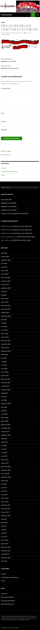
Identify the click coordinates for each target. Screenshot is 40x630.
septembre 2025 (6, 260)
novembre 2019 (5, 428)
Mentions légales (6, 151)
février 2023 (4, 333)
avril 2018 (4, 491)
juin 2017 (4, 526)
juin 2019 (4, 445)
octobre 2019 (5, 431)
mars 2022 (4, 368)
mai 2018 (4, 487)
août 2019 (4, 438)
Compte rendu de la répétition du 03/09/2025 (14, 213)
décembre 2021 (5, 379)
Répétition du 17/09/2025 (9, 210)
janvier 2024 (5, 302)
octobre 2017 (5, 512)
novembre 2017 (5, 508)
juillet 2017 (4, 522)
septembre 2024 (6, 288)
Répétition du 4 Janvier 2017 (9, 67)
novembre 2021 (5, 382)
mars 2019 (4, 456)
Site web (4, 130)
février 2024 (4, 298)
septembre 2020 (6, 403)
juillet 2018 (4, 480)
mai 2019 (4, 449)
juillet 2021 (4, 393)
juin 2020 (4, 410)
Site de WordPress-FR (7, 604)
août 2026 (4, 253)
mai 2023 (4, 323)
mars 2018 (4, 494)
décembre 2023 (5, 305)
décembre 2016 (5, 547)
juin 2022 (4, 358)
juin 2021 (4, 396)
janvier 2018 (5, 501)
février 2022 (4, 372)
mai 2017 (4, 529)
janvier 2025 (5, 274)
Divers (3, 22)
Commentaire (6, 88)
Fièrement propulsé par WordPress (10, 627)
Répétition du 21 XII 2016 (8, 60)
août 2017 (4, 519)
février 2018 (4, 498)
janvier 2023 (5, 337)
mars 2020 (4, 414)
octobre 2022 (5, 347)
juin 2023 (4, 319)
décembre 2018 (5, 466)
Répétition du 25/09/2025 (9, 206)
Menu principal (37, 14)
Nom (3, 113)
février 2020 (4, 417)
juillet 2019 (4, 442)
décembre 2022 (5, 340)
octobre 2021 (5, 386)
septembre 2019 (6, 435)
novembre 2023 (5, 309)
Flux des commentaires (8, 600)
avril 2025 (4, 263)
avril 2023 (4, 326)
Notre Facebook (6, 155)
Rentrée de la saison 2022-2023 (22, 226)
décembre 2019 (5, 424)
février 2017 (4, 540)
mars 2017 (4, 536)
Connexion (4, 593)
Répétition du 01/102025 (8, 203)
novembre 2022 (5, 344)
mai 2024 (4, 295)
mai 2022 (4, 361)
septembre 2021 (6, 389)
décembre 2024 (5, 277)
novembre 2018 (5, 470)
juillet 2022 (4, 354)
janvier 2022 (5, 375)
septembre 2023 (6, 316)
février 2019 (4, 459)
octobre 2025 (5, 256)
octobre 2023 (5, 312)
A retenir (3, 168)
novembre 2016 (5, 550)
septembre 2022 (6, 351)
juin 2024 (4, 291)
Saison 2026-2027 (6, 199)
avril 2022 (4, 365)
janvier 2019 (5, 463)
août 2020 (4, 407)
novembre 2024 (5, 281)
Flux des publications (7, 597)
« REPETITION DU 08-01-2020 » (26, 237)
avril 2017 (4, 533)
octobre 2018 (5, 473)
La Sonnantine (6, 15)
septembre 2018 (6, 477)
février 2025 (4, 270)
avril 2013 (4, 561)
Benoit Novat (18, 33)
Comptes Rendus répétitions (9, 171)
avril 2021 (4, 400)
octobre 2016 (5, 554)
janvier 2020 (5, 421)
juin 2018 (4, 484)
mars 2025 (4, 267)
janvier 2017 (5, 543)
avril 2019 (4, 452)
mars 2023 (4, 330)
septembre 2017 (6, 515)
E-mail (3, 121)
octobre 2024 (5, 284)
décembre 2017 (5, 505)
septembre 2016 (6, 557)
